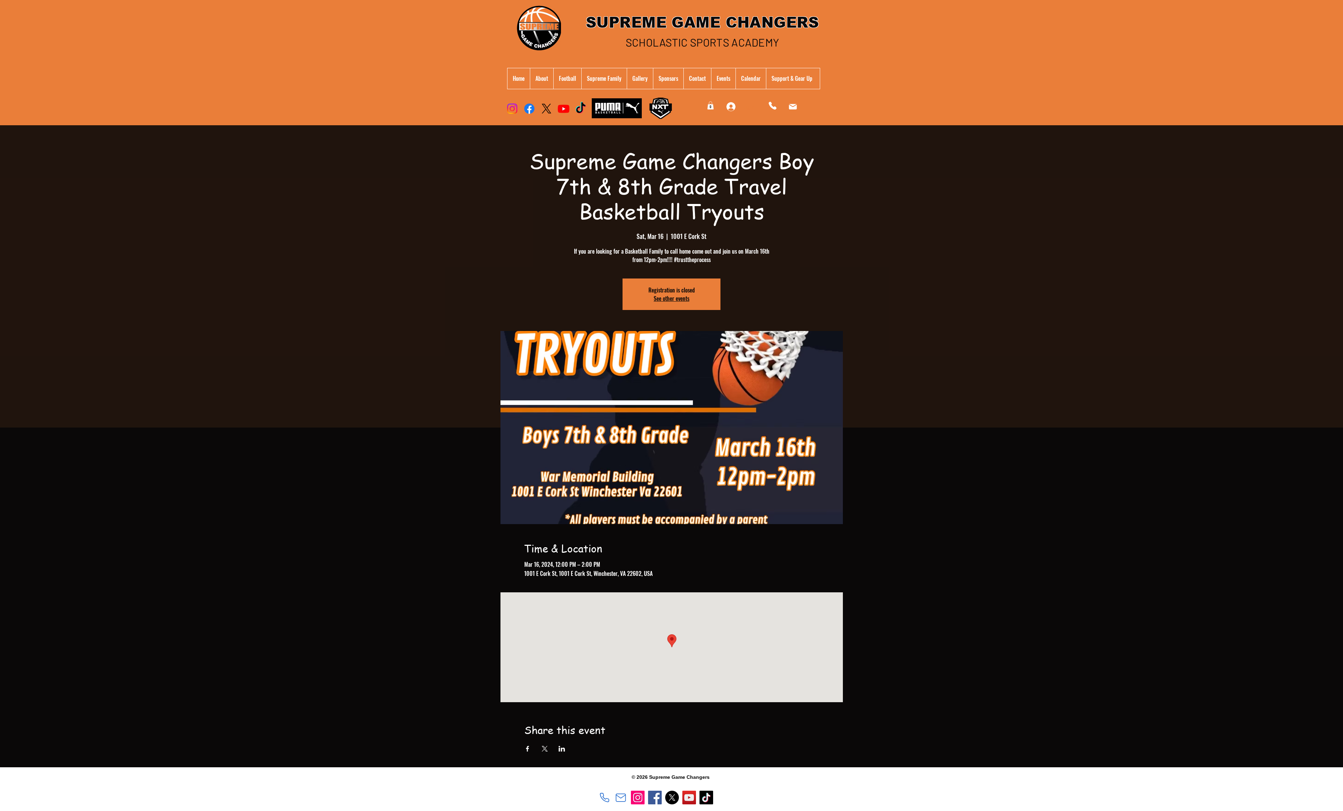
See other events (671, 298)
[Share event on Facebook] (527, 749)
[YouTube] (689, 797)
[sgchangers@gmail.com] (621, 798)
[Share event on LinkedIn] (562, 749)
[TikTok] (581, 108)
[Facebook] (529, 108)
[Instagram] (512, 108)
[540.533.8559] (604, 798)
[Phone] (772, 105)
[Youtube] (563, 108)
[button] (604, 78)
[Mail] (793, 106)
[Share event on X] (544, 749)
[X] (546, 108)
